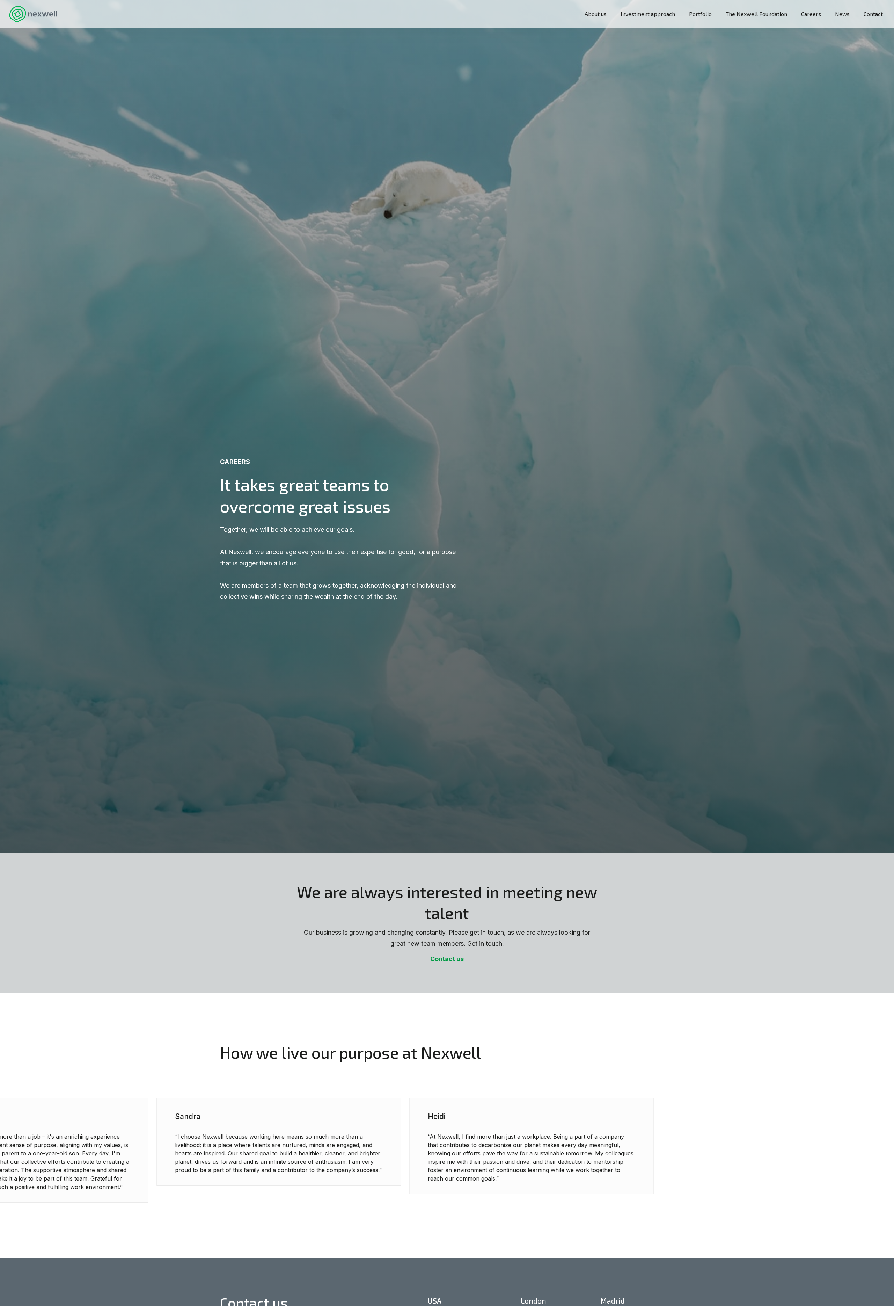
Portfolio (700, 13)
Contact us (447, 959)
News (842, 13)
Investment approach (648, 13)
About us (596, 13)
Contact (873, 13)
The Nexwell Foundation (756, 13)
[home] (33, 14)
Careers (811, 13)
